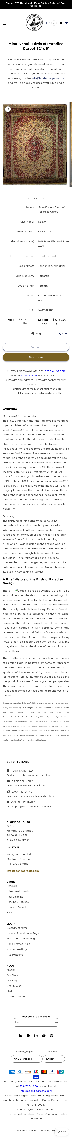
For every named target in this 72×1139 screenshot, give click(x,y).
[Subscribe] (56, 1022)
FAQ (9, 912)
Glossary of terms (17, 928)
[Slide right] (43, 198)
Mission (11, 970)
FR (48, 23)
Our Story (12, 975)
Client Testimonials (18, 891)
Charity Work (14, 986)
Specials (12, 886)
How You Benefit (16, 907)
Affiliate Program (17, 996)
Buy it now (36, 357)
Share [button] (65, 333)
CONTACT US (29, 375)
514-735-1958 (28, 1086)
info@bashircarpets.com (23, 871)
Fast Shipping (15, 897)
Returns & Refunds (18, 902)
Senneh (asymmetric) (51, 266)
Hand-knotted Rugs (18, 944)
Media (10, 991)
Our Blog (12, 980)
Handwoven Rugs (17, 949)
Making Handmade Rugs (21, 938)
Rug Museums (15, 955)
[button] (4, 23)
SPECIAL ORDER (55, 371)
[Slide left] (28, 198)
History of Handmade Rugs (23, 933)
